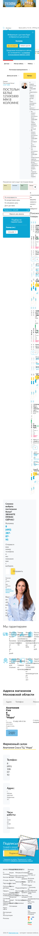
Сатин (5, 185)
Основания (25, 872)
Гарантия (12, 880)
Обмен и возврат (12, 876)
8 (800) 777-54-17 (31, 874)
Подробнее (36, 473)
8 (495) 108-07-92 (19, 721)
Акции (11, 872)
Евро (22, 185)
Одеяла (24, 888)
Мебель (30, 63)
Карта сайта (5, 908)
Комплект (14, 185)
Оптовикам (13, 906)
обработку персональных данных (22, 861)
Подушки (18, 888)
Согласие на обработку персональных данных (8, 902)
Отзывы (6, 880)
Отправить (14, 571)
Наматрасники (20, 882)
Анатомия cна (13, 933)
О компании (6, 873)
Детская (7, 63)
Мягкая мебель (19, 63)
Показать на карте (11, 733)
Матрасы (18, 872)
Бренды (29, 75)
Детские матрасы (18, 876)
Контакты (6, 877)
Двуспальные (26, 900)
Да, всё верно (12, 46)
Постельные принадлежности (18, 69)
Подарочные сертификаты (14, 893)
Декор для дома (12, 75)
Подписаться (15, 853)
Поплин (31, 185)
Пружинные (19, 903)
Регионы (6, 918)
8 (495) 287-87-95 (8, 533)
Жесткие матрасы (25, 896)
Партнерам (7, 883)
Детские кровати (25, 891)
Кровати (18, 895)
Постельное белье (19, 891)
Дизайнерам (13, 903)
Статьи (11, 889)
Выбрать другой (25, 45)
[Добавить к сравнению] (35, 481)
